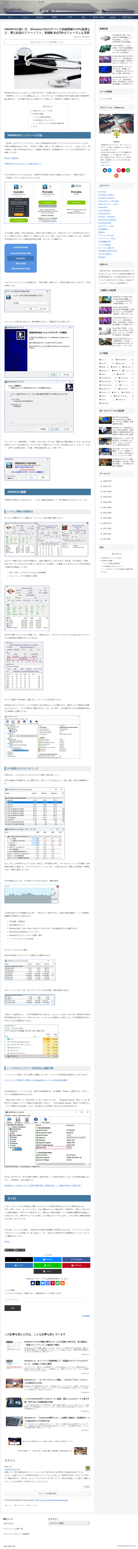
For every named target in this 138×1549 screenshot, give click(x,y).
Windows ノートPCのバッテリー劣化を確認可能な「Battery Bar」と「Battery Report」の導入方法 (43, 1185)
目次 (44, 106)
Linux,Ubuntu (104, 210)
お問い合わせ (105, 165)
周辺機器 (105, 242)
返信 (87, 1487)
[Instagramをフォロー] (47, 1283)
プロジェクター (105, 235)
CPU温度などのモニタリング (44, 120)
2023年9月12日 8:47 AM (12, 1469)
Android (105, 214)
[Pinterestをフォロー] (52, 1283)
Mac (103, 207)
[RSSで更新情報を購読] (62, 1283)
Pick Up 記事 (104, 254)
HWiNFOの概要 (38, 114)
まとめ (35, 126)
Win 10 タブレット (109, 204)
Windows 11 (106, 195)
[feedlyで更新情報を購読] (57, 1283)
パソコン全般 (107, 248)
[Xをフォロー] (38, 1283)
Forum (7, 1241)
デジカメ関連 (104, 245)
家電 (101, 232)
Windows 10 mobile (107, 220)
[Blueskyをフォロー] (43, 1283)
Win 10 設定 (21, 1250)
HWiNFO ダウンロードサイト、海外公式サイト (23, 164)
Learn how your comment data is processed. (51, 1500)
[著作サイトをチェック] (33, 1283)
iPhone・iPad (107, 217)
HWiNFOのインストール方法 (42, 111)
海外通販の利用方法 (107, 251)
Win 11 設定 (10, 1250)
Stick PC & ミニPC (109, 201)
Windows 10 (107, 198)
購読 (12, 1308)
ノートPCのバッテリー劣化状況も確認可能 (49, 123)
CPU (103, 192)
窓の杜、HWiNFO (11, 158)
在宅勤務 (103, 229)
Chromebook (104, 223)
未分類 (102, 257)
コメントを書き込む (47, 1493)
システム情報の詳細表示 (43, 117)
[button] (48, 1271)
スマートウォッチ (106, 238)
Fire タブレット (105, 226)
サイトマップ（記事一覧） (13, 1529)
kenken (116, 142)
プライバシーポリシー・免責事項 (16, 1534)
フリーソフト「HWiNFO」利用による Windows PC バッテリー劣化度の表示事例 (36, 1080)
